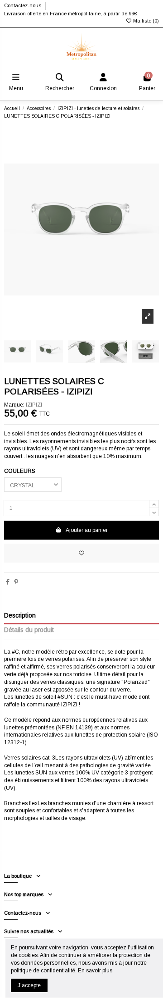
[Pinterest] (16, 582)
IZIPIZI (34, 405)
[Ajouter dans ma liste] (81, 553)
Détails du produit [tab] (29, 630)
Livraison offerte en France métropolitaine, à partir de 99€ (70, 13)
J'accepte (29, 985)
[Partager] (8, 582)
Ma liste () (145, 20)
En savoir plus (95, 970)
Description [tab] (20, 615)
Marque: (14, 405)
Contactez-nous (23, 5)
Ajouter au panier (87, 530)
